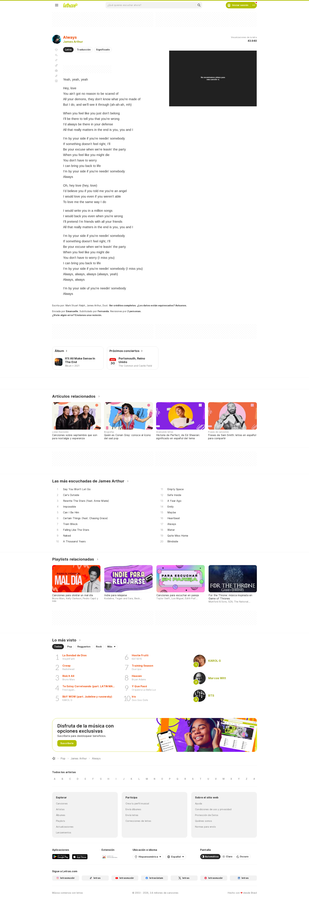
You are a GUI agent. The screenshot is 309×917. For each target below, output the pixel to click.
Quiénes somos (203, 821)
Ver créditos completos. (122, 305)
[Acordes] (56, 65)
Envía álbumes (133, 809)
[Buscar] (199, 5)
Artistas (60, 809)
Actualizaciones (64, 826)
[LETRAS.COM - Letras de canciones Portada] (70, 5)
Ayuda (198, 803)
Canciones (62, 803)
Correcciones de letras (138, 821)
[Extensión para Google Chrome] (110, 856)
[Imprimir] (56, 70)
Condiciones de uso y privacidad (213, 809)
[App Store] (80, 856)
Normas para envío (205, 826)
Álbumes (60, 815)
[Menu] (56, 5)
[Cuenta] (253, 5)
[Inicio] (53, 758)
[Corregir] (56, 75)
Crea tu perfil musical (137, 803)
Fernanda (103, 311)
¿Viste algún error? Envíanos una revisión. (77, 315)
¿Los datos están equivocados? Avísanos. (162, 305)
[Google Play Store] (61, 856)
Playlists (60, 821)
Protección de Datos (206, 815)
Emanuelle (72, 311)
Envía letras (132, 815)
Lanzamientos (63, 832)
